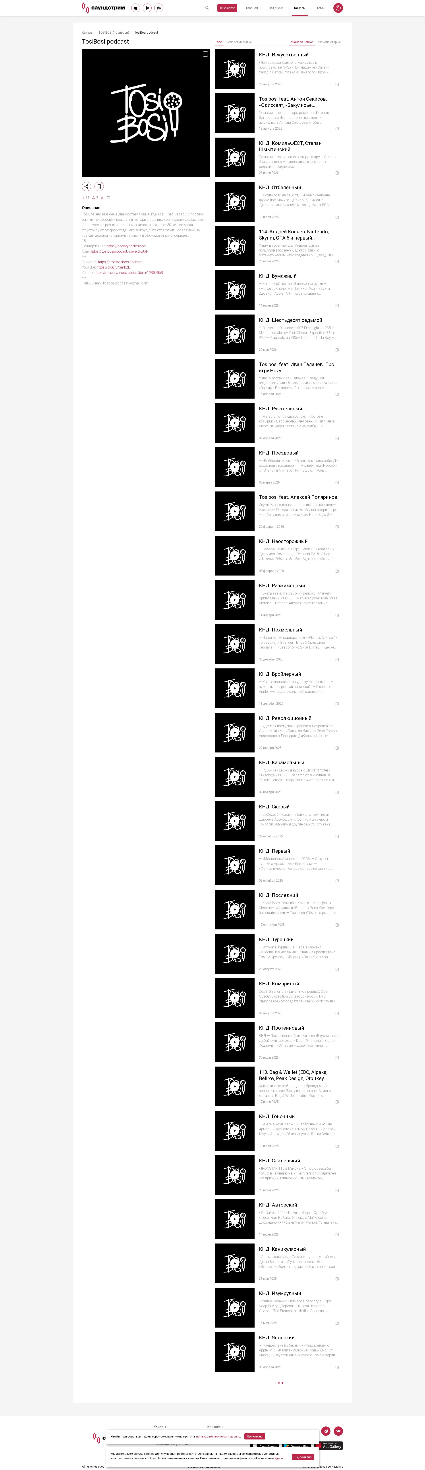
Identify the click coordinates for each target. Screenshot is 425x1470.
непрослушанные (239, 42)
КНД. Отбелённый (280, 187)
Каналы (299, 8)
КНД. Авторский (278, 1205)
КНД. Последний (278, 895)
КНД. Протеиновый (281, 1028)
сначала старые (329, 42)
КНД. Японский (277, 1337)
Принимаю (255, 1436)
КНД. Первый (274, 851)
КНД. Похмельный (280, 630)
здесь (278, 1458)
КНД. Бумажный (278, 276)
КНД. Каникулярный (282, 1249)
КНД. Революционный (285, 718)
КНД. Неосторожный (283, 541)
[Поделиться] (86, 186)
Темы (321, 8)
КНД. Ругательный (280, 408)
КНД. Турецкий (276, 939)
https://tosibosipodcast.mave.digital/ (119, 251)
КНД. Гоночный (277, 1116)
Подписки (276, 8)
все (219, 42)
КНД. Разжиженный (282, 585)
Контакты (215, 1427)
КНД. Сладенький (279, 1160)
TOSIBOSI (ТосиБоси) (114, 32)
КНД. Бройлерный (280, 674)
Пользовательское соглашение (323, 1466)
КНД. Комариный (279, 983)
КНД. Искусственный (284, 55)
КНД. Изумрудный (280, 1293)
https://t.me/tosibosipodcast (120, 262)
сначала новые (302, 42)
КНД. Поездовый (279, 453)
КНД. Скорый (274, 807)
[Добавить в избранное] (99, 186)
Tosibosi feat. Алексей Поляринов (298, 497)
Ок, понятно (303, 1457)
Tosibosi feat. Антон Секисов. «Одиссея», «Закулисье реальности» (293, 105)
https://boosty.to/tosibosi (126, 246)
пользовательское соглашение (218, 1436)
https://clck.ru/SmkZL (113, 267)
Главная (252, 8)
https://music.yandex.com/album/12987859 (129, 273)
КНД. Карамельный (281, 762)
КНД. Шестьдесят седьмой (290, 320)
